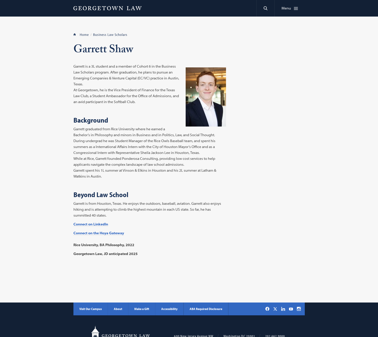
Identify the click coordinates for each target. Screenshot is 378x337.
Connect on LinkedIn (90, 224)
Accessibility (169, 309)
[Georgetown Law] (107, 8)
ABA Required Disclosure (206, 309)
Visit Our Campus (90, 309)
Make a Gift (141, 309)
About (118, 309)
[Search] (265, 8)
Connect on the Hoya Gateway (98, 233)
